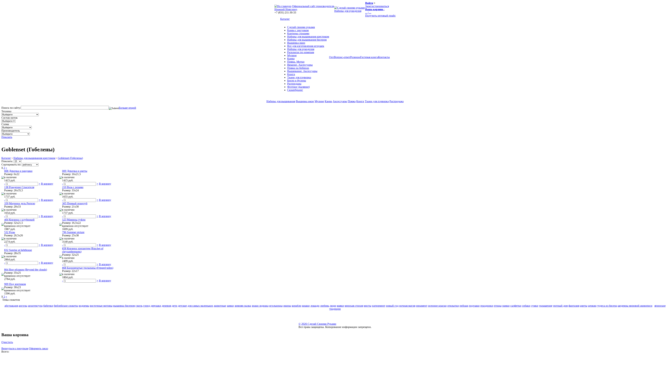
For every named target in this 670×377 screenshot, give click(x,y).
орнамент (421, 305)
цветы (583, 305)
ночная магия (407, 305)
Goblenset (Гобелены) (70, 158)
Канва (291, 58)
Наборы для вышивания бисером (307, 39)
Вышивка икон (296, 42)
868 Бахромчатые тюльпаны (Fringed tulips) (87, 267)
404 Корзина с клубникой (19, 219)
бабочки (48, 305)
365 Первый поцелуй (74, 203)
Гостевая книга (369, 57)
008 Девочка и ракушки (18, 170)
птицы (498, 305)
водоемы (84, 305)
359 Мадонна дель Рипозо (19, 203)
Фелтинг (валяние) (298, 86)
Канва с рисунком (298, 30)
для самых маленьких (200, 305)
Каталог (285, 18)
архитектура (35, 305)
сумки (534, 305)
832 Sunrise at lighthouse (18, 250)
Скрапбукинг (295, 89)
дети (174, 305)
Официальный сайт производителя (313, 6)
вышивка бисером (124, 305)
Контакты (384, 57)
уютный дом (560, 305)
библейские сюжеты (66, 305)
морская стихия (354, 305)
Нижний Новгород (285, 9)
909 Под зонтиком (15, 284)
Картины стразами (298, 33)
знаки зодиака (260, 305)
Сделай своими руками (301, 27)
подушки (474, 305)
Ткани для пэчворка (299, 77)
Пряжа (352, 101)
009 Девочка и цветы (74, 170)
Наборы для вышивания (280, 101)
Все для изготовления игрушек (305, 46)
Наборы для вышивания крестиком (308, 36)
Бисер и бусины (296, 80)
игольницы (276, 305)
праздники (486, 305)
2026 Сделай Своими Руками (318, 323)
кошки (306, 305)
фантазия (573, 305)
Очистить (7, 342)
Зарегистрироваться (377, 6)
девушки (156, 305)
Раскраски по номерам (300, 52)
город (146, 305)
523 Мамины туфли (73, 219)
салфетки (515, 305)
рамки (506, 305)
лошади (314, 305)
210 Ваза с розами (72, 187)
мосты (367, 305)
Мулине (292, 55)
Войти (369, 3)
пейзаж (464, 305)
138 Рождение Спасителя (19, 187)
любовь (324, 305)
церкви (592, 305)
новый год (392, 305)
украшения (545, 305)
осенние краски (437, 305)
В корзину (47, 183)
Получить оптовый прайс (380, 15)
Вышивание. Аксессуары (302, 71)
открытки (453, 305)
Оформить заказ (38, 348)
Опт (331, 57)
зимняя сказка (242, 305)
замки (230, 305)
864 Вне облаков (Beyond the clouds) (25, 269)
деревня (166, 305)
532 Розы (9, 232)
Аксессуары (340, 101)
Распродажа (294, 83)
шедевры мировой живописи (635, 305)
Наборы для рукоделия (347, 10)
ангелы (23, 305)
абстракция (11, 305)
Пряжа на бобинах (298, 67)
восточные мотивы (101, 305)
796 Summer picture (73, 232)
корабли (296, 305)
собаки (526, 305)
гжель (139, 305)
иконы (287, 305)
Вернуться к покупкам (14, 348)
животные (220, 305)
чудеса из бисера (607, 305)
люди (333, 305)
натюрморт (378, 305)
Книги (291, 74)
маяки (340, 305)
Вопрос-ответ (342, 57)
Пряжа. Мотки (295, 61)
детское (182, 305)
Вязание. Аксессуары (300, 64)
